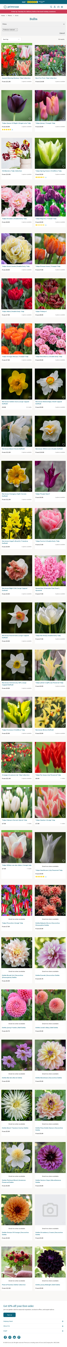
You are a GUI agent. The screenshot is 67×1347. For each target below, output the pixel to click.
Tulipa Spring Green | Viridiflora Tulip (49, 171)
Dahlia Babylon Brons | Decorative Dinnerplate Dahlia (48, 924)
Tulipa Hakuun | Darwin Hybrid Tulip (14, 820)
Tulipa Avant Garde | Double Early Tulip (16, 266)
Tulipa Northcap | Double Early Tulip (48, 635)
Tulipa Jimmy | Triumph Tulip (45, 123)
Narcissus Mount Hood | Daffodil (13, 449)
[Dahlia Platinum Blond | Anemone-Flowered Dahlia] (16, 1141)
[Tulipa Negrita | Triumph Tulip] (50, 184)
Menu (62, 7)
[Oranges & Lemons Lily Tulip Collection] (16, 741)
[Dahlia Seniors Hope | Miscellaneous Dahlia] (50, 1141)
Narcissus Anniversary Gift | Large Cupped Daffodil (14, 684)
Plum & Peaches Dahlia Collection (14, 1285)
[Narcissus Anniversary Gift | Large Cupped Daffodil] (16, 649)
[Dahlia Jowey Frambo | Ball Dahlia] (16, 988)
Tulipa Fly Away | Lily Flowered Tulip (48, 775)
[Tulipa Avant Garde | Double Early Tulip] (16, 232)
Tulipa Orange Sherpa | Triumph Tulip (15, 356)
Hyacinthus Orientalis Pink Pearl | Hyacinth (47, 589)
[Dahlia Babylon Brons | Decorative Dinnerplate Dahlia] (50, 884)
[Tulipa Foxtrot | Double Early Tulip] (50, 507)
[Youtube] (14, 1337)
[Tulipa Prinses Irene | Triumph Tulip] (50, 232)
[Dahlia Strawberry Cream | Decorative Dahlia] (50, 1193)
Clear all (62, 33)
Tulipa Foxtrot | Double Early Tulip (47, 541)
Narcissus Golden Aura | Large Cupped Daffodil (15, 403)
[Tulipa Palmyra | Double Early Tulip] (50, 277)
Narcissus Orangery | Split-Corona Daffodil (14, 495)
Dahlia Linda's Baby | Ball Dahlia (47, 1027)
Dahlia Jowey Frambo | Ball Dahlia (14, 1027)
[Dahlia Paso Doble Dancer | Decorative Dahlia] (50, 1089)
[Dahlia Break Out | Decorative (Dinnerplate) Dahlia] (16, 936)
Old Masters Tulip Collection (12, 171)
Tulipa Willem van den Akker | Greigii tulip (16, 865)
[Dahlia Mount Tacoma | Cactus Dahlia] (16, 1089)
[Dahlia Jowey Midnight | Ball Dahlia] (50, 1245)
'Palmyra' (41, 311)
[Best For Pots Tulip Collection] (50, 44)
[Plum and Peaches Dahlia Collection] (16, 1245)
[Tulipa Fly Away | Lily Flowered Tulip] (50, 741)
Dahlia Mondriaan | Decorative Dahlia (49, 1078)
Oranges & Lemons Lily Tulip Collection (15, 775)
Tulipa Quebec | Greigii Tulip (45, 820)
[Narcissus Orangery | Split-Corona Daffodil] (16, 460)
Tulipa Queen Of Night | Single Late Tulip (16, 123)
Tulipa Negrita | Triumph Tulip (46, 218)
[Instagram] (10, 1337)
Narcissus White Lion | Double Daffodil (49, 449)
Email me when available (50, 866)
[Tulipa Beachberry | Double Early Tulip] (50, 322)
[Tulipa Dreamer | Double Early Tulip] (16, 184)
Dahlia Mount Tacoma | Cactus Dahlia (15, 1128)
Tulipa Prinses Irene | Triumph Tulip (48, 266)
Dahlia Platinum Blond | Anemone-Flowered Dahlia (14, 1181)
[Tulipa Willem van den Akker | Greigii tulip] (16, 847)
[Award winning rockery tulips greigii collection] (16, 60)
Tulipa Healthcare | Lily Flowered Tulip (49, 870)
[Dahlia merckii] (16, 1039)
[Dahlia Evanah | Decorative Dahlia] (50, 936)
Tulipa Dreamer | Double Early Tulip (14, 218)
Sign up (9, 1315)
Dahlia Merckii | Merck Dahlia (12, 1078)
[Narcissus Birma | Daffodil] (50, 696)
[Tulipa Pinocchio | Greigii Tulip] (16, 884)
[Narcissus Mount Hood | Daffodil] (16, 415)
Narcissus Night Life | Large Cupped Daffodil (14, 589)
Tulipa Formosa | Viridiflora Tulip (13, 730)
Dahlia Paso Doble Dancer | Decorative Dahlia (49, 1129)
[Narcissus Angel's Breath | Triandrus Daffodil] (16, 507)
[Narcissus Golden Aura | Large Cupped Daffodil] (16, 367)
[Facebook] (5, 1337)
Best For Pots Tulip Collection (46, 78)
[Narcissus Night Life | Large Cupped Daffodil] (16, 554)
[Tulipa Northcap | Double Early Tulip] (50, 601)
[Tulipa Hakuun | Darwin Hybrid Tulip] (16, 802)
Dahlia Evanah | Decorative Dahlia (47, 975)
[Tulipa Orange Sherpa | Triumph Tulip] (16, 322)
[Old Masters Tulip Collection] (16, 137)
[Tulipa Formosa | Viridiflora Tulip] (16, 696)
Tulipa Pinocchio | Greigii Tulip (12, 923)
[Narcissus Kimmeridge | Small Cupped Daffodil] (50, 367)
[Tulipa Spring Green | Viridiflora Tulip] (50, 137)
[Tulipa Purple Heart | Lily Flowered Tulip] (50, 460)
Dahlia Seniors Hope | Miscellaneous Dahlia (48, 1181)
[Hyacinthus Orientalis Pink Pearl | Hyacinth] (50, 554)
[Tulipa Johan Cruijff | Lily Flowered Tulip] (50, 649)
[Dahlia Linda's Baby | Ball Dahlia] (50, 988)
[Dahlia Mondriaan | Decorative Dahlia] (50, 1039)
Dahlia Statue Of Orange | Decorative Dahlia (15, 1233)
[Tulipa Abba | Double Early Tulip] (16, 277)
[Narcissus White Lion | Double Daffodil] (50, 415)
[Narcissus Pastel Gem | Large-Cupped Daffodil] (16, 601)
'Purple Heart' (43, 494)
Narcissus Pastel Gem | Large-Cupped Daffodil (15, 636)
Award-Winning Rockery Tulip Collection (16, 78)
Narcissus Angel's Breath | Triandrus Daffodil (15, 542)
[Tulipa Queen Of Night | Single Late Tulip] (16, 89)
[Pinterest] (19, 1337)
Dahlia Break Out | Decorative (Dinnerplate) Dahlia (12, 976)
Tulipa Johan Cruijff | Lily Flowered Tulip (49, 683)
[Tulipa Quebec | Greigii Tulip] (50, 802)
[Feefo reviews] (33, 2)
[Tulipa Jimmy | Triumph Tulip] (50, 89)
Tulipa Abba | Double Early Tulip (13, 311)
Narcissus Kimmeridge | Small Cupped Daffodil (49, 403)
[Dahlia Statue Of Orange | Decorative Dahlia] (16, 1193)
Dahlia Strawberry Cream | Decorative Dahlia (49, 1233)
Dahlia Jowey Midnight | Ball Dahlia (48, 1285)
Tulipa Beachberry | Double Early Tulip (49, 356)
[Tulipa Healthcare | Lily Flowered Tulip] (50, 831)
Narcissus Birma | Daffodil (45, 730)
